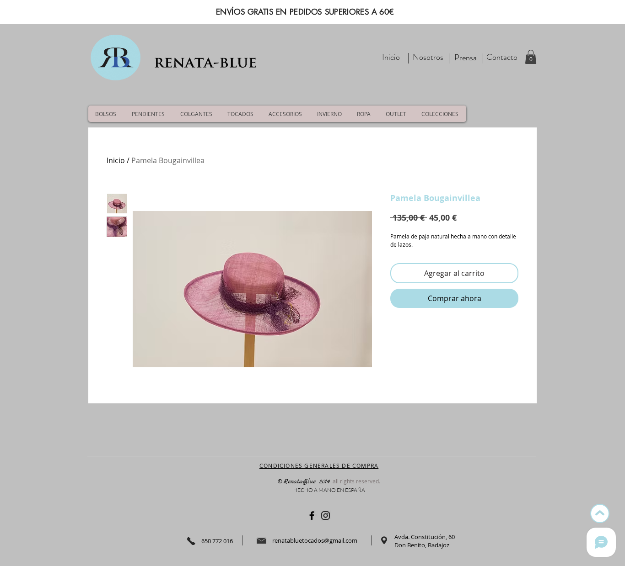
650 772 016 (217, 541)
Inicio (116, 160)
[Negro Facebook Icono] (312, 515)
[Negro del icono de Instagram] (325, 515)
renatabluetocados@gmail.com (314, 540)
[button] (531, 57)
